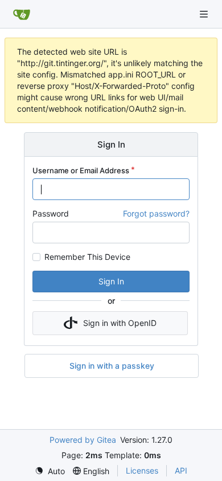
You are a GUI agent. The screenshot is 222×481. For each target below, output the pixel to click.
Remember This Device (87, 257)
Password (50, 213)
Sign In (111, 281)
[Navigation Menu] (205, 14)
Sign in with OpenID (120, 323)
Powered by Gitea (83, 440)
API (181, 470)
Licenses (142, 470)
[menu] (50, 471)
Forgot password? (156, 213)
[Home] (22, 14)
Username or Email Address (80, 170)
